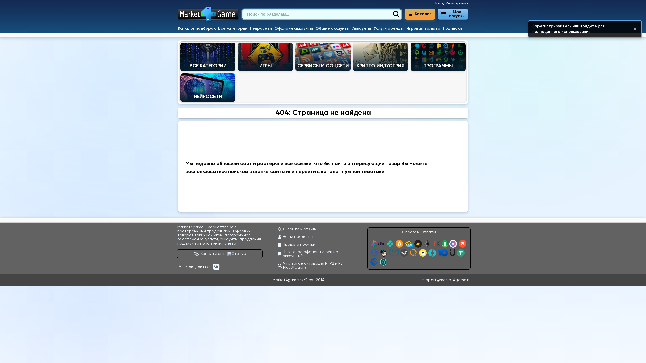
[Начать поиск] (396, 14)
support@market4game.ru (446, 280)
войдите (588, 26)
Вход (439, 3)
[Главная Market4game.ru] (208, 22)
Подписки (452, 29)
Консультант (213, 254)
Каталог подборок (197, 29)
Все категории (232, 29)
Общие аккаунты (332, 29)
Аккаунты (361, 29)
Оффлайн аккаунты (293, 29)
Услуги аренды (389, 29)
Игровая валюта (423, 29)
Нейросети (261, 29)
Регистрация (457, 3)
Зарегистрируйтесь (552, 26)
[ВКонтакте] (216, 266)
